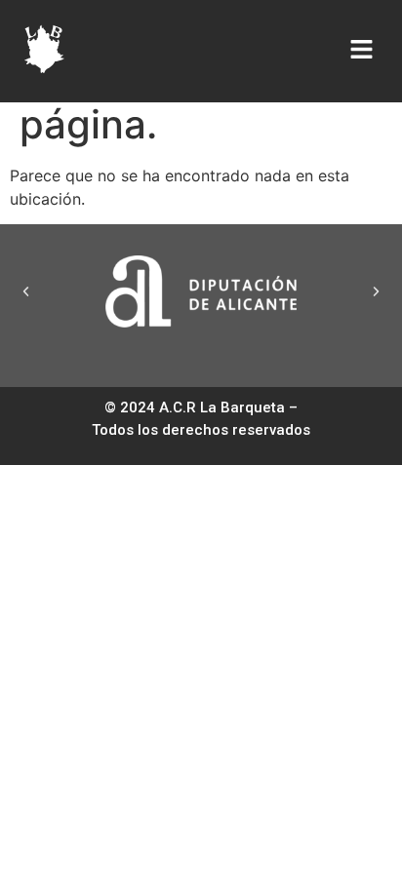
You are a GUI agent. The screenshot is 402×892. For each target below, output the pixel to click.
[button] (26, 291)
